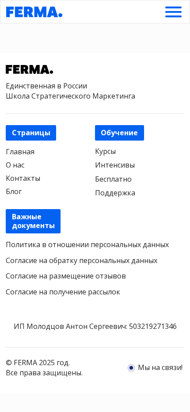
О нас (15, 165)
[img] (173, 12)
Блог (14, 191)
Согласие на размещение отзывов (66, 276)
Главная (20, 151)
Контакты (23, 178)
